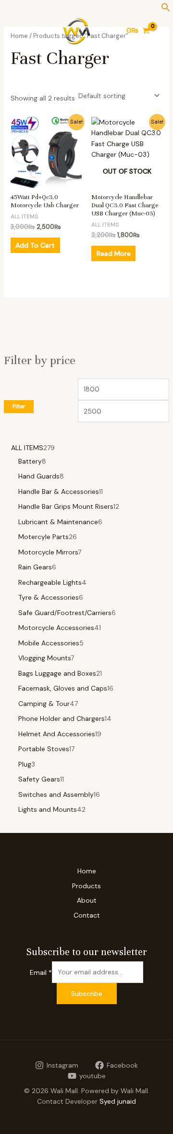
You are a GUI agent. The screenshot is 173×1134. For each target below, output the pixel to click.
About (87, 900)
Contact (87, 915)
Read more (114, 253)
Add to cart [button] (35, 245)
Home (86, 871)
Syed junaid (117, 1101)
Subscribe (86, 993)
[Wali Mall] (77, 31)
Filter (18, 406)
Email (41, 972)
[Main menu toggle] (16, 30)
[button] (166, 9)
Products (86, 886)
